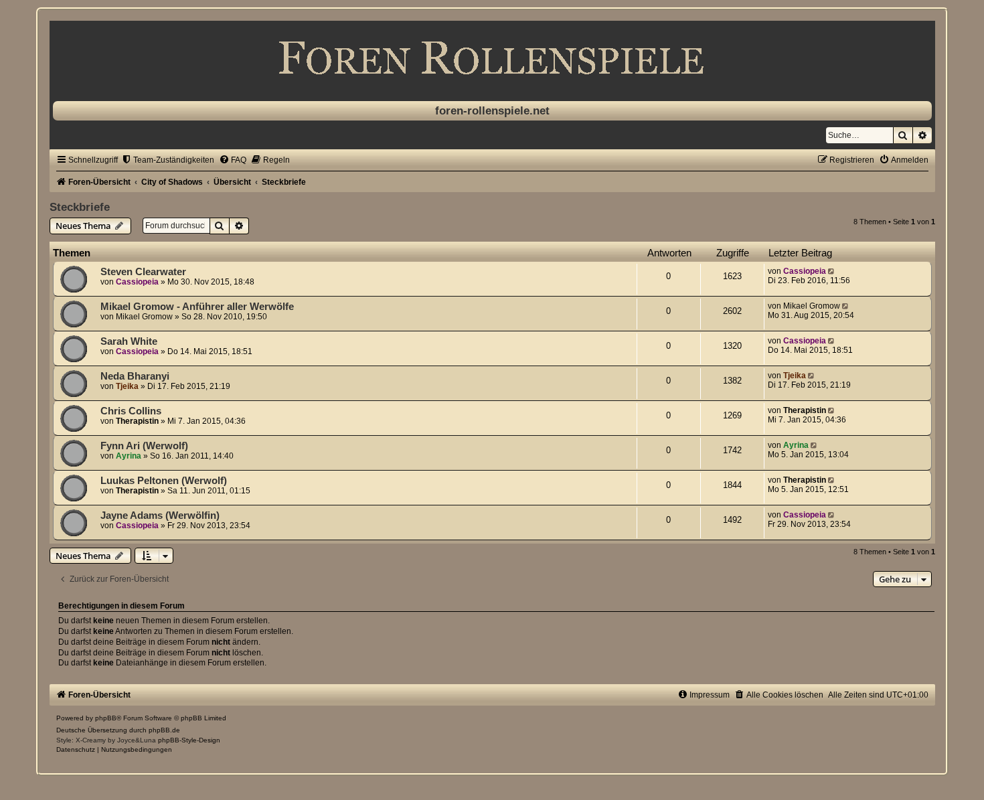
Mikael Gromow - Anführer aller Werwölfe (197, 306)
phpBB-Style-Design (189, 740)
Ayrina (128, 456)
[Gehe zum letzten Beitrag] (832, 271)
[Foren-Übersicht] (492, 57)
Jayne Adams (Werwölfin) (160, 515)
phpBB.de (164, 730)
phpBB (105, 718)
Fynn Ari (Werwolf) (144, 446)
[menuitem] (167, 160)
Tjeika (127, 386)
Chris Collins (130, 411)
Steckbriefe (80, 207)
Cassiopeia (137, 282)
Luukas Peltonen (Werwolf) (163, 480)
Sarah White (128, 341)
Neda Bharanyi (134, 376)
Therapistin (137, 421)
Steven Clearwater (143, 271)
